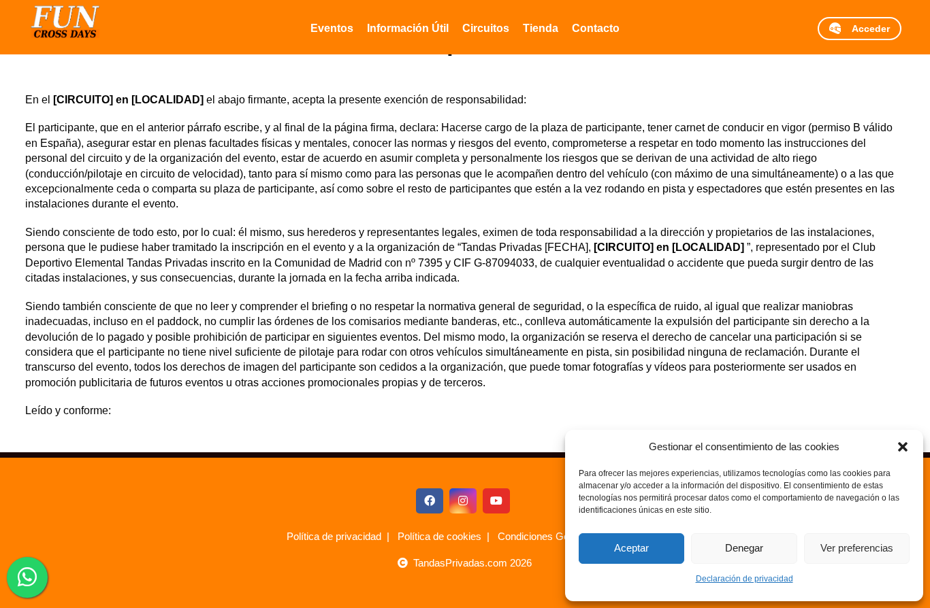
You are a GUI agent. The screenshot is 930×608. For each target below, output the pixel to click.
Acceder (865, 28)
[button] (903, 447)
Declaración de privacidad (744, 579)
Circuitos (485, 28)
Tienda (540, 28)
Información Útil (408, 28)
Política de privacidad (334, 536)
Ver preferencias (856, 548)
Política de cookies (439, 536)
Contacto (596, 28)
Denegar (744, 548)
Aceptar (631, 548)
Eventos (331, 28)
